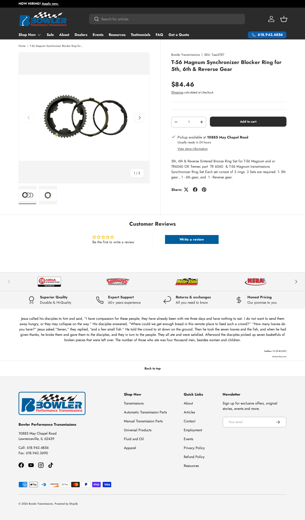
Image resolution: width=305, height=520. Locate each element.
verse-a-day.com (279, 356)
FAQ (159, 34)
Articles (189, 412)
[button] (284, 19)
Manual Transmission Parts (143, 421)
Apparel (130, 447)
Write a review (192, 239)
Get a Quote (179, 34)
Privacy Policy (194, 447)
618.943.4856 (38, 447)
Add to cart (248, 121)
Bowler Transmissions (185, 54)
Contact (189, 421)
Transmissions (134, 403)
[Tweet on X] (186, 189)
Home (22, 46)
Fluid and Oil (134, 439)
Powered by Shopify (66, 504)
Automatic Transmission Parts (145, 412)
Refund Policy (194, 456)
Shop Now (27, 34)
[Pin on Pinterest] (204, 189)
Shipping (177, 92)
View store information (193, 148)
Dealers (81, 34)
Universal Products (137, 430)
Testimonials (140, 34)
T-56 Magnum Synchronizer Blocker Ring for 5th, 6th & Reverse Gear (56, 46)
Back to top (152, 368)
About (64, 34)
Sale (50, 34)
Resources (117, 34)
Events (98, 34)
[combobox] (167, 19)
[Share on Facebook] (195, 189)
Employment (193, 430)
